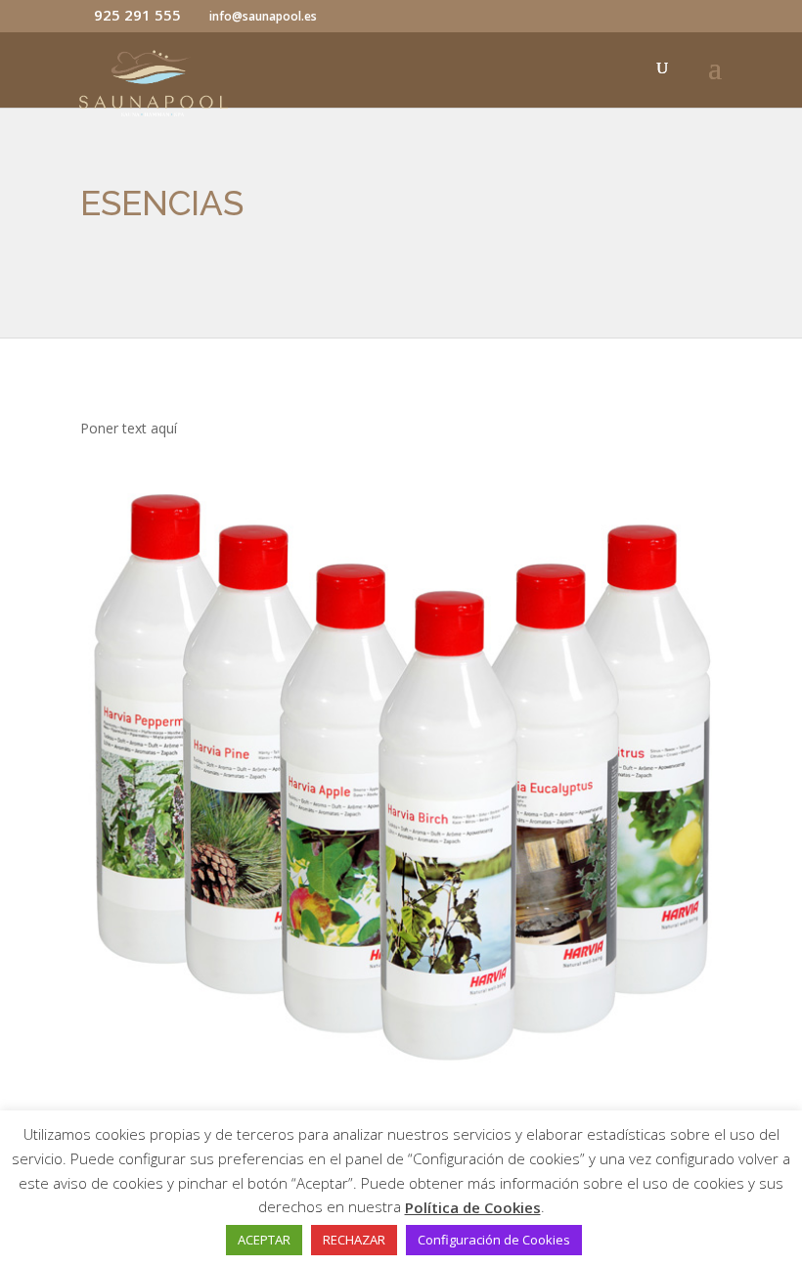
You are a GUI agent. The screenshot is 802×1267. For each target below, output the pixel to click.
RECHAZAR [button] (354, 1239)
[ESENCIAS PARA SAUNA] (401, 1075)
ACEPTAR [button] (264, 1239)
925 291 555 (137, 14)
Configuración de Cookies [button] (494, 1239)
